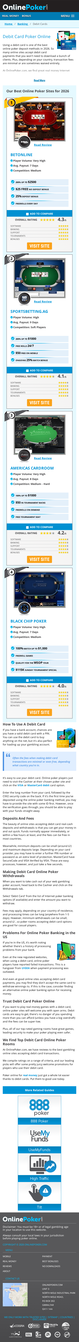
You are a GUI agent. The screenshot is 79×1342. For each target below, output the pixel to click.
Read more (39, 80)
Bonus (26, 16)
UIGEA (26, 968)
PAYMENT (47, 1256)
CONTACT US (12, 1278)
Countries (66, 1317)
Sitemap (53, 1317)
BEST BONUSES (50, 1261)
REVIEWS (7, 1266)
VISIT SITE (39, 246)
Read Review (43, 145)
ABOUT (6, 1271)
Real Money (10, 16)
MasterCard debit (38, 785)
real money (30, 1075)
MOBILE (7, 1256)
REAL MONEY (9, 1261)
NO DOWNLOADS (51, 1266)
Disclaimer (39, 1319)
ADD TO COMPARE (41, 213)
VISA (20, 785)
